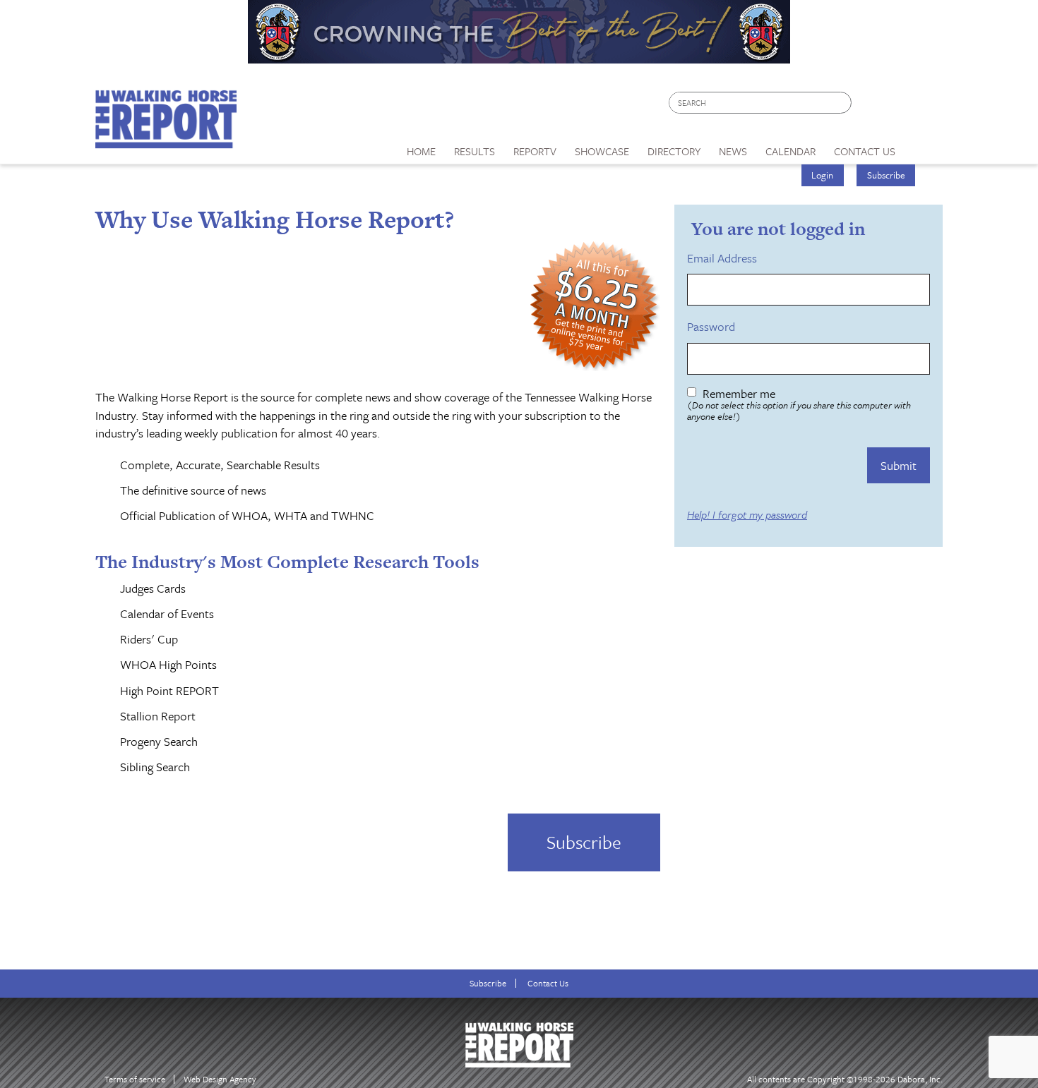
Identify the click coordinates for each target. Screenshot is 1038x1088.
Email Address (724, 258)
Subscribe (886, 175)
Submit (899, 465)
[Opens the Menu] (924, 146)
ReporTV (534, 151)
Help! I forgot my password (747, 515)
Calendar (790, 151)
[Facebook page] (869, 106)
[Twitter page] (896, 106)
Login (822, 175)
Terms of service (135, 1079)
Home (421, 151)
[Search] (842, 102)
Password (713, 326)
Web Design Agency (220, 1079)
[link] (421, 147)
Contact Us (547, 983)
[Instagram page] (923, 106)
